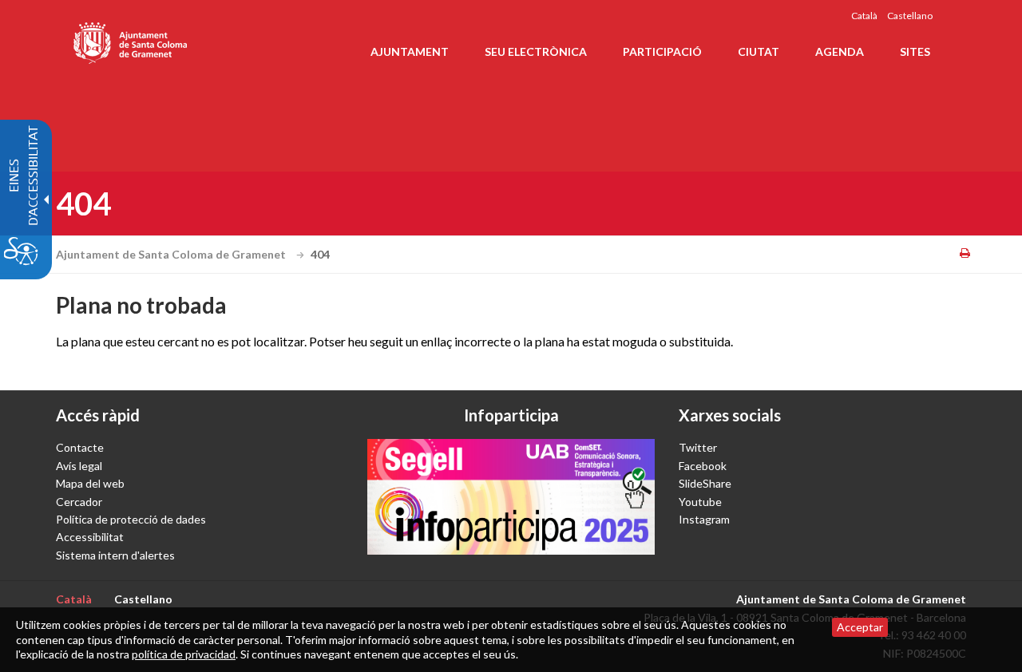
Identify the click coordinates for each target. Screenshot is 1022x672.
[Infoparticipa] (511, 496)
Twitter (698, 447)
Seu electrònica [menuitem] (536, 51)
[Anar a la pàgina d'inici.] (131, 40)
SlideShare (705, 483)
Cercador (79, 501)
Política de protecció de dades (131, 519)
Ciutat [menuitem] (758, 51)
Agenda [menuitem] (839, 51)
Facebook (703, 465)
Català (864, 16)
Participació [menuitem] (662, 51)
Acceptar (860, 627)
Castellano (910, 16)
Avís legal (79, 465)
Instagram (704, 519)
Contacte (80, 447)
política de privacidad (184, 654)
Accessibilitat (90, 537)
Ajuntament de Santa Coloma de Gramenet (172, 254)
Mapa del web (90, 483)
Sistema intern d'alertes (115, 555)
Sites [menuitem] (915, 51)
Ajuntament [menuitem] (409, 51)
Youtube (700, 501)
